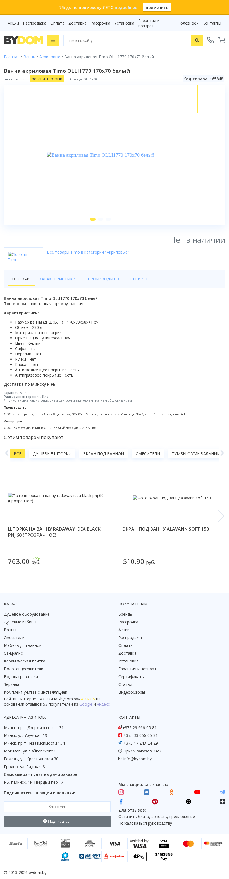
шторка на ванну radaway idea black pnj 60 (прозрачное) (54, 532)
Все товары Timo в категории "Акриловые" (88, 252)
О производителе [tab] (103, 278)
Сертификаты (131, 676)
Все (17, 453)
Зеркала (11, 684)
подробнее (126, 7)
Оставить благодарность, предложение (156, 816)
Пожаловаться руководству (145, 823)
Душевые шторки (52, 453)
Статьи (125, 684)
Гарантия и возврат (148, 23)
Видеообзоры (131, 692)
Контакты (211, 23)
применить (157, 7)
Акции (13, 23)
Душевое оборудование (27, 614)
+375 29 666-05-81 (139, 727)
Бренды (125, 614)
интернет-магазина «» (50, 698)
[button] (93, 219)
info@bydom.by (137, 758)
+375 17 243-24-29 (140, 743)
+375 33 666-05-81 (140, 735)
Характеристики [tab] (57, 278)
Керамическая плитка (24, 661)
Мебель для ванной (23, 645)
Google (85, 704)
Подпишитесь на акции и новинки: (39, 792)
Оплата (57, 23)
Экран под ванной (103, 453)
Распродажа (34, 23)
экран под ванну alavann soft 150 (166, 529)
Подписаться (59, 821)
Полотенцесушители (23, 668)
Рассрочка (100, 23)
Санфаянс (13, 653)
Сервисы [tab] (139, 278)
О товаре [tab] (22, 278)
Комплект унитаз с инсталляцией (35, 692)
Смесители (148, 453)
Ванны (10, 629)
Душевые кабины (20, 622)
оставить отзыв (47, 78)
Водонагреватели (21, 676)
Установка (124, 23)
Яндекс (103, 704)
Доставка (77, 23)
